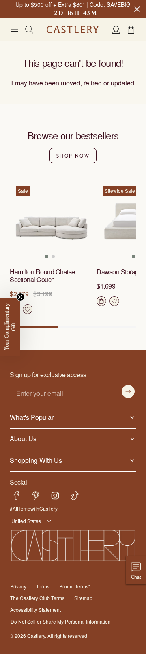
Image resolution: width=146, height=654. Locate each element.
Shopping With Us (34, 460)
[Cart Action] (101, 301)
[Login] (116, 29)
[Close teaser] (20, 297)
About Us (22, 438)
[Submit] (128, 391)
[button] (131, 29)
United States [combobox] (25, 521)
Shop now (73, 155)
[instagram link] (55, 495)
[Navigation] (14, 29)
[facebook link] (16, 495)
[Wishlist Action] (27, 309)
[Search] (29, 29)
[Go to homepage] (72, 30)
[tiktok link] (74, 495)
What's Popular (30, 417)
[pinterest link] (35, 495)
